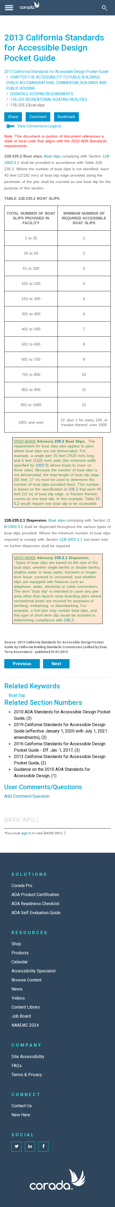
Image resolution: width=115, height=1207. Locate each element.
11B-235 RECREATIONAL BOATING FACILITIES (48, 99)
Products (20, 952)
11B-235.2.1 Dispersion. (25, 520)
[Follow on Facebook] (43, 1147)
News (16, 989)
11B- (106, 156)
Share (13, 117)
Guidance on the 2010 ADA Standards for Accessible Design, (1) (52, 772)
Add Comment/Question (26, 796)
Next (56, 663)
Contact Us (21, 1105)
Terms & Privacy (26, 1074)
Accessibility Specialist (33, 970)
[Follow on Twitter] (16, 1147)
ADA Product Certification (35, 894)
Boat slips (52, 156)
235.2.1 (61, 558)
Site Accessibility (27, 1056)
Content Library (25, 1007)
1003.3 (41, 465)
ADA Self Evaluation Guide (35, 912)
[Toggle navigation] (9, 7)
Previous (22, 663)
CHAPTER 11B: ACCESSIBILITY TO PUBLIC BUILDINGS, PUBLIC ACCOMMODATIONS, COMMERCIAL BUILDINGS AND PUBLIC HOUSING (56, 82)
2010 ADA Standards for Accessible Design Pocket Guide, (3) (62, 715)
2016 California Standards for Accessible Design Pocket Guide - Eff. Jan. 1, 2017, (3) (59, 747)
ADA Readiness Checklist (35, 903)
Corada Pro (21, 885)
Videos (18, 998)
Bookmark (66, 117)
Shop (16, 943)
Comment (38, 117)
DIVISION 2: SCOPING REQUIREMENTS (41, 94)
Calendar (19, 961)
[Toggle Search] (104, 8)
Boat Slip (17, 695)
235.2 (59, 441)
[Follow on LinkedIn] (30, 1147)
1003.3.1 (11, 162)
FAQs (16, 1065)
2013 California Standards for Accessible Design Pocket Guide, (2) (59, 759)
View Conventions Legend (39, 126)
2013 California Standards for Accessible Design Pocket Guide (56, 71)
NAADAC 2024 (25, 1025)
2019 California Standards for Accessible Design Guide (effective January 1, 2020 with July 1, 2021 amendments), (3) (60, 731)
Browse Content (26, 980)
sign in (26, 833)
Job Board (21, 1016)
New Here (20, 1114)
